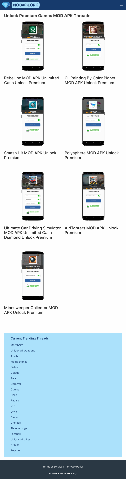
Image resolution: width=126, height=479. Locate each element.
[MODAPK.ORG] (21, 5)
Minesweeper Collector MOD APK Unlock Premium (31, 310)
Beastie (15, 450)
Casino (15, 417)
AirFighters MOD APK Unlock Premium (91, 230)
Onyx (14, 411)
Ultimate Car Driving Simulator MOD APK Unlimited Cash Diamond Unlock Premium (32, 233)
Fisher (14, 367)
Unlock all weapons (23, 350)
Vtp (13, 406)
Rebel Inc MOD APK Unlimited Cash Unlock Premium (31, 80)
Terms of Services (53, 466)
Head (14, 395)
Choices (16, 422)
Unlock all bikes (20, 439)
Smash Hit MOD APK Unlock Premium (30, 155)
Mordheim (17, 345)
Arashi (14, 356)
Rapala (15, 400)
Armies (15, 444)
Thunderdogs (19, 428)
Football (16, 433)
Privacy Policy (75, 466)
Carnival (16, 384)
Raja (13, 378)
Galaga (15, 372)
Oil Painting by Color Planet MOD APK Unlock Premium (90, 80)
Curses (15, 389)
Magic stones (19, 361)
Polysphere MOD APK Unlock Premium (92, 155)
